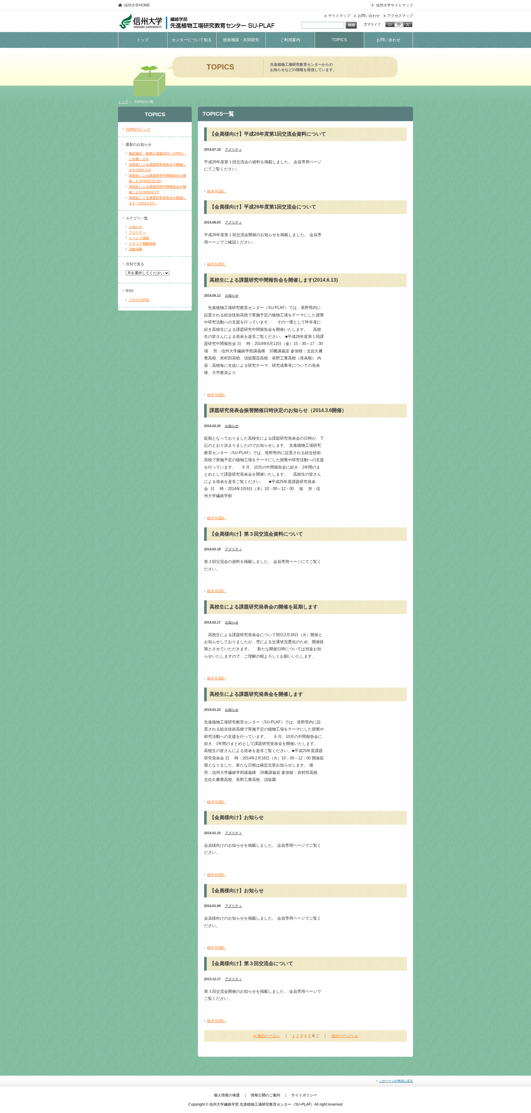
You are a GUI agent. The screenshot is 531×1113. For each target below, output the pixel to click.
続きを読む (216, 191)
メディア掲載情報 (142, 243)
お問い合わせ (369, 16)
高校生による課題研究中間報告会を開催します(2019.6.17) (157, 189)
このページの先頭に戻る (396, 1081)
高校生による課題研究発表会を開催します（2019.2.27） (157, 200)
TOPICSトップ (138, 129)
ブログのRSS (139, 300)
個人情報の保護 (227, 1095)
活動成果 (135, 249)
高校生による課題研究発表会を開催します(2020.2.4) (157, 167)
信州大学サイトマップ (394, 5)
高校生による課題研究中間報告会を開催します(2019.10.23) (157, 178)
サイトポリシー (304, 1095)
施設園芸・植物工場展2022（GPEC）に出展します (157, 156)
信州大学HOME (137, 5)
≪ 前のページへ (266, 1036)
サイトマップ (339, 16)
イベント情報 (139, 238)
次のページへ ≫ (345, 1036)
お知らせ (135, 227)
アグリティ (137, 232)
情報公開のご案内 (265, 1095)
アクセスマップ (400, 16)
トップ (123, 102)
